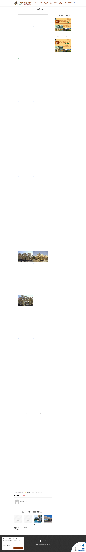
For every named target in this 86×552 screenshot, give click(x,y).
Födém (41, 2)
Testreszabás (6, 547)
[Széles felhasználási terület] (28, 519)
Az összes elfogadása (18, 547)
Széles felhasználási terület (27, 526)
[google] (45, 541)
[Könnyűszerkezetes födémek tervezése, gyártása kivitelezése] (18, 519)
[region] (13, 543)
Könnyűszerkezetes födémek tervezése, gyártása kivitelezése (18, 527)
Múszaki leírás (51, 3)
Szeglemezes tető (46, 3)
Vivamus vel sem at (38, 525)
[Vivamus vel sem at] (38, 519)
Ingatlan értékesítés (60, 3)
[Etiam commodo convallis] (48, 519)
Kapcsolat (70, 3)
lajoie (33, 492)
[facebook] (40, 541)
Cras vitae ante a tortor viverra (41, 11)
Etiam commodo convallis (48, 525)
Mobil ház (55, 2)
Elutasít (11, 547)
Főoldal (36, 2)
